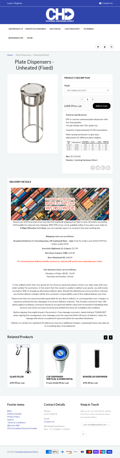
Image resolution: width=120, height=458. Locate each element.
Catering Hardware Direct (86, 160)
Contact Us (107, 3)
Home (10, 55)
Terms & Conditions (16, 422)
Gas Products (15, 29)
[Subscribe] (109, 424)
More (30, 38)
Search (10, 419)
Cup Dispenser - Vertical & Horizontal (59, 377)
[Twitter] (83, 434)
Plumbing (89, 29)
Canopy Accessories (35, 29)
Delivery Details (20, 181)
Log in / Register (14, 3)
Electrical (55, 29)
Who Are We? (13, 425)
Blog (9, 411)
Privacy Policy (13, 416)
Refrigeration (15, 38)
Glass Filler (16, 376)
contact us (54, 261)
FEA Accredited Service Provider (22, 428)
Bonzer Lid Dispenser (95, 376)
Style (67, 85)
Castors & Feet (72, 29)
